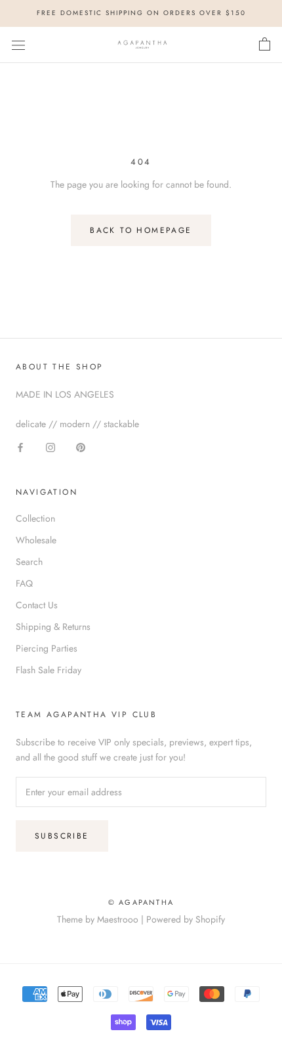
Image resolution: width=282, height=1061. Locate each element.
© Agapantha (141, 902)
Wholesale (36, 540)
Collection (35, 518)
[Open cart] (264, 44)
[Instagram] (50, 446)
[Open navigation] (18, 44)
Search (29, 561)
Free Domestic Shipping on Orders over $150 (141, 13)
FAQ (24, 583)
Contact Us (37, 605)
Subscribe (62, 836)
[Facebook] (20, 446)
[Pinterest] (80, 446)
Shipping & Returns (53, 626)
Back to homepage (140, 230)
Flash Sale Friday (48, 669)
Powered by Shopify (185, 919)
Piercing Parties (46, 648)
